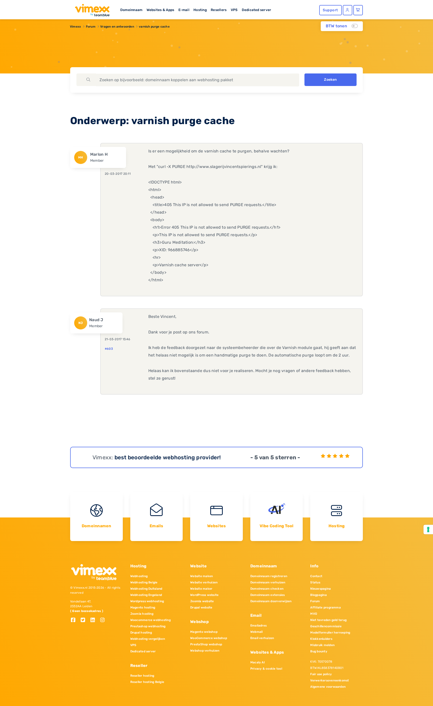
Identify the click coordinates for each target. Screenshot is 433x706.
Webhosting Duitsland (146, 588)
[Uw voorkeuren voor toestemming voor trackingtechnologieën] (428, 529)
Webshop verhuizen (204, 650)
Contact (316, 576)
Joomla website (202, 601)
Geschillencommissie (326, 626)
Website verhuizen (204, 582)
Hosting (200, 10)
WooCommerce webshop (208, 638)
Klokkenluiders (321, 639)
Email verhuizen (262, 638)
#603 (109, 348)
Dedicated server (256, 10)
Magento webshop (204, 632)
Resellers (219, 10)
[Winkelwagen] (358, 10)
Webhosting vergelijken (147, 639)
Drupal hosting (141, 632)
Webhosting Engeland (146, 595)
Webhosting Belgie (144, 582)
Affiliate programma (325, 607)
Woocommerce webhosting (150, 620)
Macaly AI (257, 662)
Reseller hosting (142, 675)
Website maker (201, 588)
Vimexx (75, 26)
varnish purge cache (154, 26)
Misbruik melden (322, 645)
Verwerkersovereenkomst (329, 680)
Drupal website (201, 607)
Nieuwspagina (320, 588)
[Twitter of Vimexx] (85, 620)
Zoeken (330, 79)
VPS (234, 10)
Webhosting (139, 576)
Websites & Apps (160, 10)
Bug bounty (318, 651)
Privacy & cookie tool (266, 668)
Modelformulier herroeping (330, 632)
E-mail (183, 10)
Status (315, 582)
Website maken (201, 576)
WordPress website (204, 595)
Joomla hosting (141, 613)
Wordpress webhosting (147, 601)
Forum (90, 26)
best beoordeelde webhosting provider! (168, 457)
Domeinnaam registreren (268, 576)
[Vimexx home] (90, 9)
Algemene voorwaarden (328, 686)
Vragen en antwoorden (117, 26)
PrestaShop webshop (206, 644)
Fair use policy (321, 674)
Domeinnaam (131, 10)
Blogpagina (318, 595)
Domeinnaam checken (266, 588)
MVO (313, 613)
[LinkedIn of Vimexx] (94, 620)
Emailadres (258, 625)
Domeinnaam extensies (267, 595)
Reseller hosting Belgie (147, 682)
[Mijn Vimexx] (347, 10)
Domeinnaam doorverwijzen (271, 601)
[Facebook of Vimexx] (75, 620)
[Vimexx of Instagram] (103, 620)
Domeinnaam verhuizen (267, 582)
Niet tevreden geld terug (328, 620)
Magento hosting (142, 607)
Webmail (256, 632)
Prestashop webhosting (148, 626)
